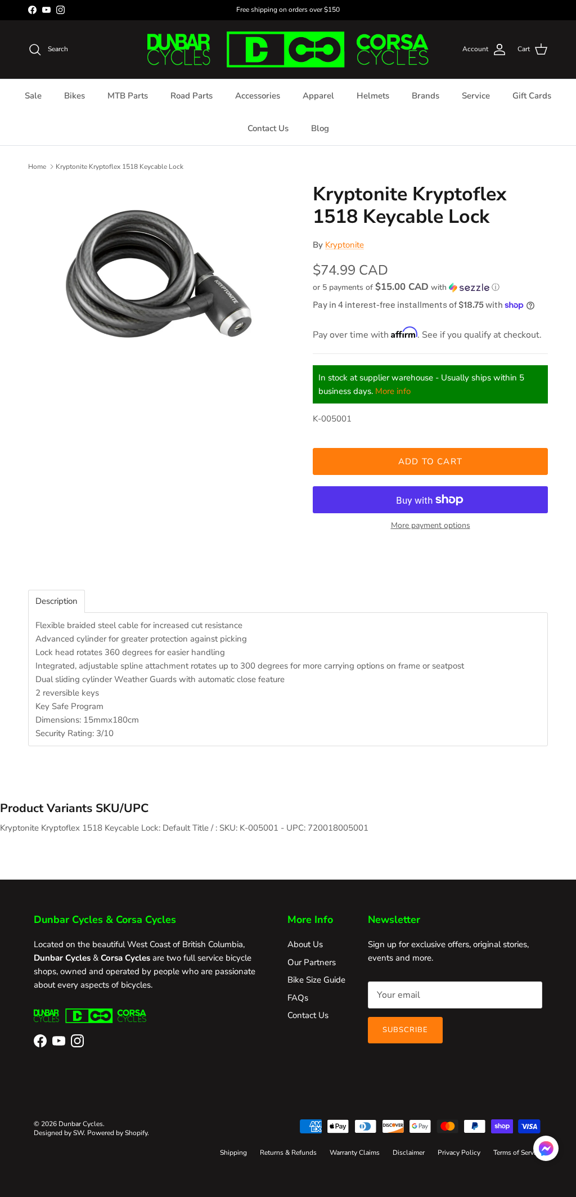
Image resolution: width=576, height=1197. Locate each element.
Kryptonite (344, 244)
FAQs (297, 997)
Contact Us (268, 128)
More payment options (430, 526)
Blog (320, 128)
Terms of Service (517, 1152)
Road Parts (191, 95)
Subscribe (405, 1030)
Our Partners (311, 962)
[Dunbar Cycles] (288, 50)
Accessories (257, 95)
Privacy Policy (459, 1152)
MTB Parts (127, 95)
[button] (406, 287)
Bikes (74, 95)
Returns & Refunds (288, 1152)
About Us (305, 944)
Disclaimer (409, 1152)
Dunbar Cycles (80, 1123)
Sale (33, 95)
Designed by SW (59, 1132)
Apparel (318, 95)
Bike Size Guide (316, 979)
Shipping (233, 1152)
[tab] (56, 601)
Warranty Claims (355, 1152)
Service (476, 95)
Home (37, 166)
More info (393, 391)
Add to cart (430, 461)
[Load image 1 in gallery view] (158, 280)
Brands (425, 95)
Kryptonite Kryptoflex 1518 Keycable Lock (119, 166)
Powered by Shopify (117, 1132)
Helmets (373, 95)
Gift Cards (531, 95)
